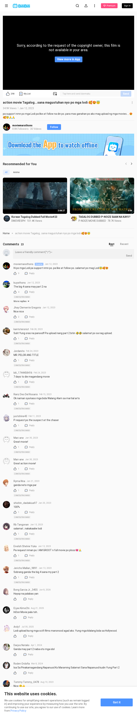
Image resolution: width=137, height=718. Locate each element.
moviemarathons (22, 125)
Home (6, 233)
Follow (54, 127)
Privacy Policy (18, 710)
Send (126, 93)
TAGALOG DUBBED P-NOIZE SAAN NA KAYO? (104, 216)
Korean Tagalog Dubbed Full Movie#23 (34, 216)
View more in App (68, 59)
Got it (117, 702)
